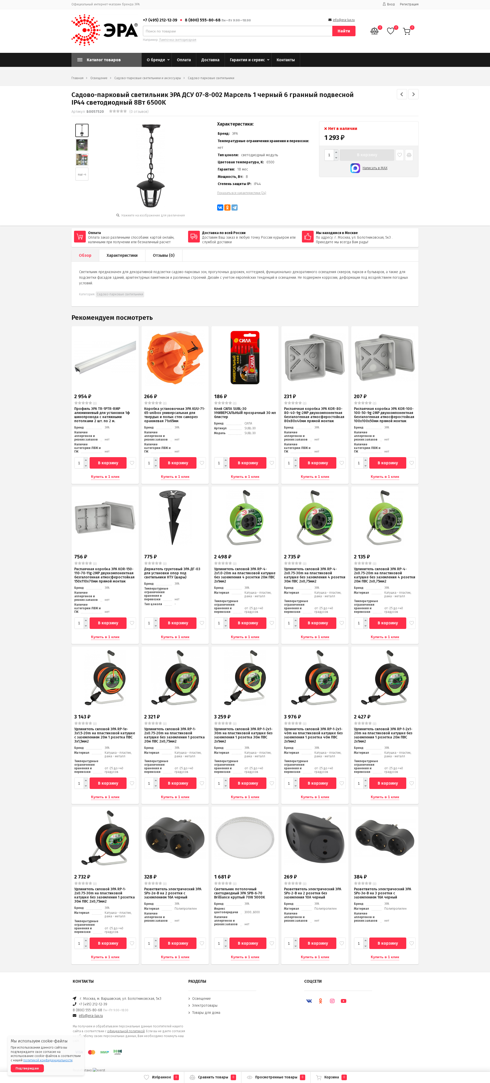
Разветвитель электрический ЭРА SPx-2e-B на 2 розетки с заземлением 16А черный (172, 893)
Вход (391, 4)
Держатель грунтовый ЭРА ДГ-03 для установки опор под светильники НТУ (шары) (172, 573)
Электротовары (204, 1005)
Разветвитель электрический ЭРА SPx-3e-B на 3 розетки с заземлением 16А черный (382, 893)
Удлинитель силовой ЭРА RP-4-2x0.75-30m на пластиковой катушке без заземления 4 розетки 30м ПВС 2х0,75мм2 (314, 575)
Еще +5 (82, 174)
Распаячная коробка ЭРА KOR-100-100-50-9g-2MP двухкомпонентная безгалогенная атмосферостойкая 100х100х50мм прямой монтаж (384, 415)
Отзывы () (164, 255)
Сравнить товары (216, 1077)
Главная (77, 78)
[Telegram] (234, 207)
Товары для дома (206, 1013)
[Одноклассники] (227, 207)
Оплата (184, 59)
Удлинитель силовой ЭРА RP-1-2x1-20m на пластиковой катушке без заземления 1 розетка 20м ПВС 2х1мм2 (383, 735)
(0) (94, 403)
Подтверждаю (27, 1068)
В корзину (367, 154)
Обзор (85, 255)
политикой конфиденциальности (47, 1060)
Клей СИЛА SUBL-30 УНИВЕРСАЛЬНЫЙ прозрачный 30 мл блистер (245, 413)
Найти (344, 31)
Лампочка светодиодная (177, 40)
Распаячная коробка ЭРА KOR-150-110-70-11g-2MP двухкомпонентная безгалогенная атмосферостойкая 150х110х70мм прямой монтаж (104, 575)
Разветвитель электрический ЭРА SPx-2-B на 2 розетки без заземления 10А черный (312, 893)
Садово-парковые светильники (211, 78)
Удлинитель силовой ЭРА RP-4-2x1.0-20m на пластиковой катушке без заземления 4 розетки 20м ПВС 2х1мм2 (244, 575)
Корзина (334, 1077)
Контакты (286, 59)
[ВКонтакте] (220, 207)
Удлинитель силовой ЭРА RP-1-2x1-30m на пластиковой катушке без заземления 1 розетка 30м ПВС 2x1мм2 (243, 735)
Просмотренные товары (279, 1077)
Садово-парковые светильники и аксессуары (147, 78)
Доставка (210, 59)
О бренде (156, 59)
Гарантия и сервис (247, 59)
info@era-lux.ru (344, 20)
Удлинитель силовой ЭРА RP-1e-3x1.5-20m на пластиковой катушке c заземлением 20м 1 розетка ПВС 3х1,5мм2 (104, 735)
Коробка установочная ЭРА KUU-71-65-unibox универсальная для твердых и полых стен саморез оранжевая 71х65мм (174, 415)
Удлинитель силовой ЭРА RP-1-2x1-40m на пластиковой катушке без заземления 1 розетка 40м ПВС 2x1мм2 (313, 735)
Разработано (83, 1070)
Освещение (98, 78)
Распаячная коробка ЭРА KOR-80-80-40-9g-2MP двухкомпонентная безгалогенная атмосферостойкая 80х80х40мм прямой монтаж (314, 415)
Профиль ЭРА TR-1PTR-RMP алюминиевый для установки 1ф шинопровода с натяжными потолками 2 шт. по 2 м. (102, 415)
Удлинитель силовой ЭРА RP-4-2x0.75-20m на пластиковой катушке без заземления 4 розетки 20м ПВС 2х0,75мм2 (384, 575)
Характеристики (122, 255)
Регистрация (409, 4)
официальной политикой (126, 1031)
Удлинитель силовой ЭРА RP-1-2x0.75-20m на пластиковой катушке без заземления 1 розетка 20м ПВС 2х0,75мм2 (174, 735)
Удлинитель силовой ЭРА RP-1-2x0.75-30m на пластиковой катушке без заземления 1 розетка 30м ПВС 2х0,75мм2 (104, 895)
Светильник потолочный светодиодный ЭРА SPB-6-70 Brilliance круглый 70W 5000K (239, 893)
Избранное (164, 1077)
